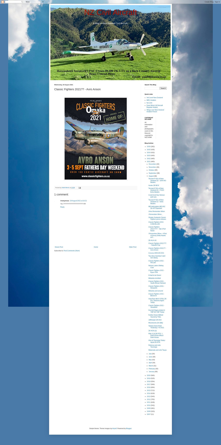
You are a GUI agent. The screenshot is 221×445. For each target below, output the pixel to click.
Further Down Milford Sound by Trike (155, 316)
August (151, 176)
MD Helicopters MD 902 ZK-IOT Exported (156, 207)
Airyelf (114, 428)
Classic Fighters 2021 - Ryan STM (156, 271)
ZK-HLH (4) (152, 240)
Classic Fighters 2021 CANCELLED (156, 223)
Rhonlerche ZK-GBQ (155, 323)
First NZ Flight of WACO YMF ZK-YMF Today (156, 311)
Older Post (132, 247)
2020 (149, 375)
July (150, 354)
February (152, 369)
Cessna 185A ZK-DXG (156, 253)
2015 (149, 390)
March (151, 366)
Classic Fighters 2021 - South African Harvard (157, 282)
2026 (149, 146)
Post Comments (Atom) (72, 251)
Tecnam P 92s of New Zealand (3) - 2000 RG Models (157, 180)
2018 (149, 381)
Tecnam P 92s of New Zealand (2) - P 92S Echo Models (156, 190)
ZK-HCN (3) (152, 331)
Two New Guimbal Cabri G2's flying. (156, 257)
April (150, 363)
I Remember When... (155, 214)
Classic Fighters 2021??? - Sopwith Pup (157, 244)
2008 (149, 411)
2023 (149, 155)
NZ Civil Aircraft (110, 12)
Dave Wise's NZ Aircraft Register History (155, 106)
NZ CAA (149, 103)
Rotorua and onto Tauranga (154, 346)
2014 (149, 393)
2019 (149, 378)
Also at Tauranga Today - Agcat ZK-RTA (157, 341)
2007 (149, 414)
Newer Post (59, 247)
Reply (62, 207)
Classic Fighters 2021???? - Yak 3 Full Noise (157, 229)
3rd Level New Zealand (155, 98)
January (152, 372)
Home (96, 247)
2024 (149, 152)
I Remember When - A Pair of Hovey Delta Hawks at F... (157, 235)
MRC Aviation (151, 100)
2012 (149, 399)
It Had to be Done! (154, 275)
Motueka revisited (154, 278)
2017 (149, 384)
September (153, 173)
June (151, 357)
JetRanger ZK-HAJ (155, 320)
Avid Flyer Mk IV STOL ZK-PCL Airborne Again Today (157, 300)
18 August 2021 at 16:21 (78, 201)
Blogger (128, 428)
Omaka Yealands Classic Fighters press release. (157, 218)
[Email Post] (79, 187)
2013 (149, 396)
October (152, 170)
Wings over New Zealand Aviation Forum (155, 111)
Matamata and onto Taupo (157, 350)
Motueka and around (155, 291)
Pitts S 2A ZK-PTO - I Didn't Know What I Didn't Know (155, 335)
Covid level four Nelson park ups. (156, 196)
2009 (149, 408)
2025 (149, 150)
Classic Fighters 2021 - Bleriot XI (156, 295)
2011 (149, 402)
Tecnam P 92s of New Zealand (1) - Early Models (156, 201)
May (150, 360)
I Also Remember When (156, 211)
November (152, 167)
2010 (149, 405)
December (152, 164)
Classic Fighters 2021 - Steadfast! (156, 306)
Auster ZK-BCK (153, 185)
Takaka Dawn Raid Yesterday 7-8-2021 (156, 327)
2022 (149, 158)
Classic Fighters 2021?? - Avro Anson (157, 249)
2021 (149, 161)
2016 (149, 387)
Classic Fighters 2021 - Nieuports (156, 287)
